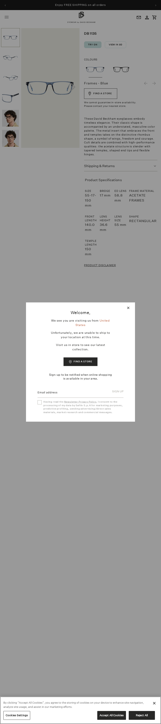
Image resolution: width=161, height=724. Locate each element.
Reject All (142, 715)
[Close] (154, 703)
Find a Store (83, 361)
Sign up (117, 391)
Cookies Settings (17, 715)
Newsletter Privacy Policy (80, 401)
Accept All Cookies (112, 715)
